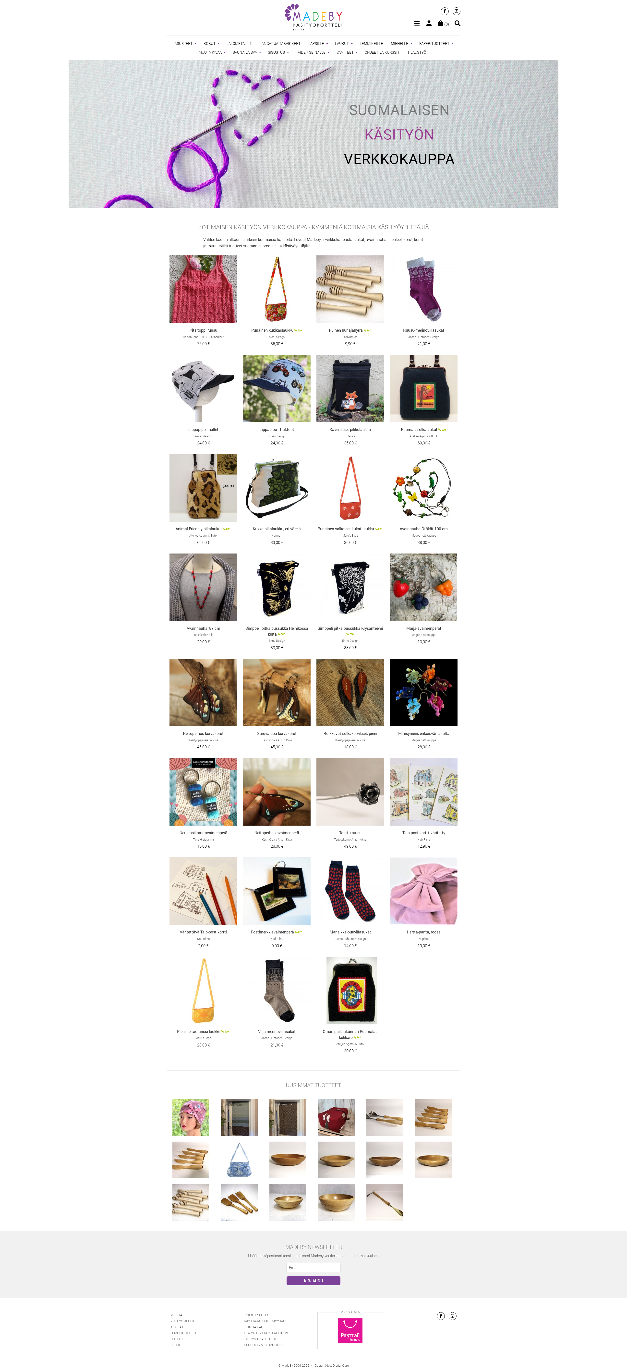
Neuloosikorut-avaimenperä (203, 832)
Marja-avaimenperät (423, 628)
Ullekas (350, 436)
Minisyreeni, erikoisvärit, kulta (423, 733)
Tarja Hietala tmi (203, 839)
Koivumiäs (350, 337)
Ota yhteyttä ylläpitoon (266, 1333)
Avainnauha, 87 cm (203, 628)
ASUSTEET (184, 43)
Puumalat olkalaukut (419, 429)
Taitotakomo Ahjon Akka (350, 839)
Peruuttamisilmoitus (262, 1345)
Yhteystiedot (182, 1321)
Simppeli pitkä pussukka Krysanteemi (350, 628)
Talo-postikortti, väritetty (423, 832)
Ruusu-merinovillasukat (423, 330)
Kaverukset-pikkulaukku (350, 429)
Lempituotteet (183, 1333)
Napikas (424, 939)
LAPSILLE (316, 43)
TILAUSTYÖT (417, 52)
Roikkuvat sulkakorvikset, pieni (350, 733)
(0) (446, 23)
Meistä (176, 1315)
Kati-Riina (424, 839)
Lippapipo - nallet (203, 429)
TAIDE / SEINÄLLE (311, 52)
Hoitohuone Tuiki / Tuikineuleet (203, 337)
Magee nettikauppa (423, 535)
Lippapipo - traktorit (277, 429)
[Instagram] (456, 11)
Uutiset (177, 1339)
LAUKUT (342, 43)
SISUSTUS (276, 52)
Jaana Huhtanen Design (423, 337)
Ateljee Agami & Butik (424, 436)
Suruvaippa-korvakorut (277, 733)
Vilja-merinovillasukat (277, 1031)
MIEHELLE (399, 43)
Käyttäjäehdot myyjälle (266, 1321)
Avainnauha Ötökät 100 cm (424, 528)
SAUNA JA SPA (245, 52)
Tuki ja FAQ (253, 1327)
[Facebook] (445, 11)
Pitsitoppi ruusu (203, 330)
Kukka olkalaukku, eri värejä (277, 528)
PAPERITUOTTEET (434, 43)
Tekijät (176, 1327)
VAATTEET (345, 52)
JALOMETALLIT (239, 43)
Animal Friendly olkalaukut (199, 528)
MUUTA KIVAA (210, 52)
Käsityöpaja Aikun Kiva (203, 740)
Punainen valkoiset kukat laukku (346, 528)
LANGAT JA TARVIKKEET (280, 43)
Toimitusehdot (257, 1315)
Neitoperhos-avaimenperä (276, 832)
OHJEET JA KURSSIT (382, 52)
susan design (203, 436)
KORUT (210, 43)
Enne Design (277, 640)
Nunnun (276, 535)
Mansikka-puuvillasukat (350, 931)
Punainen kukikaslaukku (272, 330)
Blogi (175, 1345)
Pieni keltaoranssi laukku (198, 1031)
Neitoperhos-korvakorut (203, 733)
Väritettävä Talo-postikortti (203, 931)
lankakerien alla (203, 635)
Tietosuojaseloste (260, 1339)
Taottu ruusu (350, 832)
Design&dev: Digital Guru (331, 1365)
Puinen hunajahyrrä (346, 330)
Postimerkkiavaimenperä (272, 931)
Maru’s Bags (277, 337)
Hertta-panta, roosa (424, 931)
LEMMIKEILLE (371, 43)
